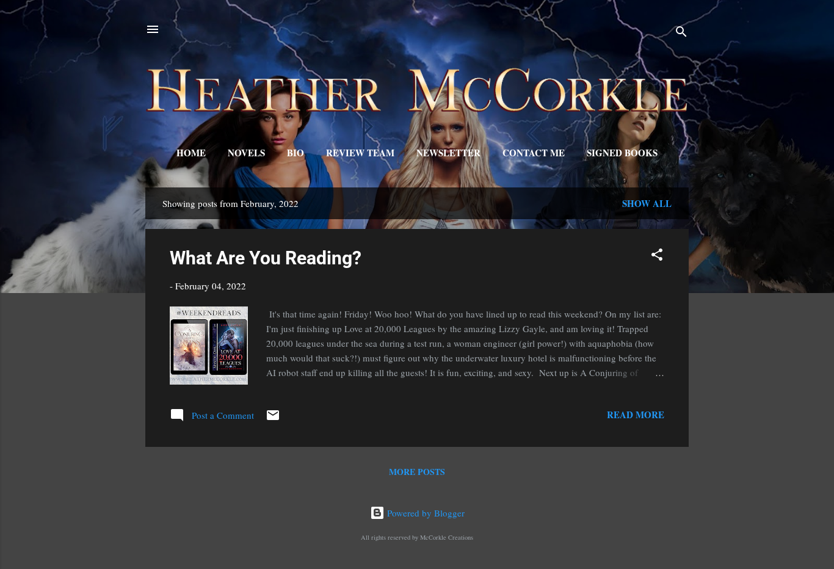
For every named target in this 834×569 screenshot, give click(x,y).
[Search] (681, 33)
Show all (647, 203)
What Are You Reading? (265, 258)
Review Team (360, 152)
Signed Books (622, 152)
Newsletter (448, 152)
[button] (657, 256)
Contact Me (533, 152)
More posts (417, 471)
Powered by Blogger (425, 513)
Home (191, 152)
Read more (635, 414)
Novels (246, 152)
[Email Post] (273, 419)
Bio (295, 152)
